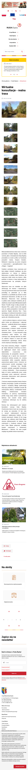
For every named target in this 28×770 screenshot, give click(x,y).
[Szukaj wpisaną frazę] (22, 51)
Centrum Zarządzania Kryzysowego (9, 711)
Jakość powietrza (5, 709)
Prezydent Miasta (5, 725)
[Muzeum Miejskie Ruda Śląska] (12, 620)
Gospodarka (13, 42)
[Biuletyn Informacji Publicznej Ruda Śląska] (14, 19)
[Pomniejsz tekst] (12, 11)
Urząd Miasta (12, 32)
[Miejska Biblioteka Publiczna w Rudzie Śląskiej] (16, 620)
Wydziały (4, 729)
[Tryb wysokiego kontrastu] (8, 11)
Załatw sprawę (5, 723)
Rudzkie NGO (12, 46)
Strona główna (5, 81)
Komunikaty (4, 707)
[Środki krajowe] (4, 15)
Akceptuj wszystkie (20, 766)
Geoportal (4, 718)
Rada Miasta (4, 727)
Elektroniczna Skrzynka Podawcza (9, 730)
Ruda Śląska (13, 35)
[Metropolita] (3, 620)
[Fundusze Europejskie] (12, 15)
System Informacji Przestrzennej (9, 716)
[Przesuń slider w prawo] (19, 611)
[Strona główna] (14, 26)
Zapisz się (14, 673)
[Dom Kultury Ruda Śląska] (24, 619)
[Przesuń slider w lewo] (9, 611)
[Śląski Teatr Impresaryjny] (20, 619)
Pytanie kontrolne (6, 667)
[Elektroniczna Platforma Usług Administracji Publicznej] (22, 15)
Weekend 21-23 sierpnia (14, 461)
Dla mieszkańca (13, 39)
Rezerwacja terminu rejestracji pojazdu (14, 580)
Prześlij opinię (7, 556)
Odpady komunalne (14, 598)
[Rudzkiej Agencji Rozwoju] (8, 620)
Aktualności (23, 81)
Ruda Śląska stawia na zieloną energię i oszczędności (14, 520)
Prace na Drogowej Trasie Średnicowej (14, 69)
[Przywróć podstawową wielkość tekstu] (16, 11)
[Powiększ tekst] (20, 11)
